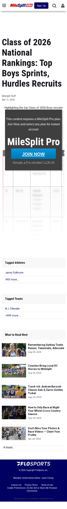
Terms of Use (47, 485)
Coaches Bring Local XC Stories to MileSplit (43, 367)
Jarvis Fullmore (14, 272)
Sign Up (41, 5)
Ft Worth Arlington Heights (37, 204)
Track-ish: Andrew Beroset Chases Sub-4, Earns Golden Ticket (45, 390)
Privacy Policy (31, 485)
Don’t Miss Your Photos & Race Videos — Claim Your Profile (44, 431)
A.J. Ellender (12, 308)
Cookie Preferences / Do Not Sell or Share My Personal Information (32, 489)
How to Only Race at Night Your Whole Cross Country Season (44, 411)
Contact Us (16, 485)
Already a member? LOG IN (34, 162)
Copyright (30, 470)
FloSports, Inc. (41, 470)
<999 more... (12, 315)
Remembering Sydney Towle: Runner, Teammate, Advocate (46, 346)
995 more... (12, 279)
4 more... (8, 447)
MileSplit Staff (9, 96)
